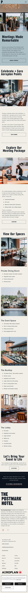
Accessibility (17, 560)
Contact (16, 555)
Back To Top (8, 530)
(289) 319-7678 (5, 543)
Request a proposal (14, 60)
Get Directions (5, 550)
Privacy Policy (17, 558)
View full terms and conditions (17, 130)
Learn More (14, 221)
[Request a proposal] (14, 17)
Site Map (16, 563)
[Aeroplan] (14, 572)
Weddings (4, 568)
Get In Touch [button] (14, 468)
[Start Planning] (14, 92)
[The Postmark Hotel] (11, 498)
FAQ (15, 565)
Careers (3, 555)
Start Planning (14, 134)
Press (3, 560)
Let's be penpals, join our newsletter (14, 484)
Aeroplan (4, 563)
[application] (14, 583)
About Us (4, 558)
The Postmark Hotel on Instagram (3, 530)
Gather (3, 565)
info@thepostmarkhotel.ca (7, 547)
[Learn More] (14, 170)
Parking (16, 568)
